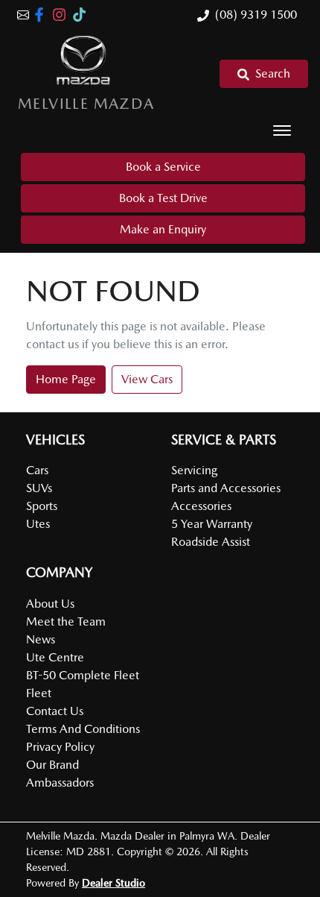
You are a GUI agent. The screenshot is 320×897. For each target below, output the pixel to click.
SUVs (39, 488)
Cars (37, 470)
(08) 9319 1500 (256, 14)
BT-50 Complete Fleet (82, 675)
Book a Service (163, 167)
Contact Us (54, 711)
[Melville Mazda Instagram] (62, 14)
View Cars (147, 379)
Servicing (194, 470)
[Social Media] (82, 14)
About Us (50, 604)
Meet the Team (66, 621)
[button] (282, 130)
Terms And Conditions (83, 729)
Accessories (201, 506)
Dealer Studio (113, 883)
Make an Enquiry (163, 229)
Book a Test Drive (163, 198)
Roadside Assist (210, 542)
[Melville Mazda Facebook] (42, 14)
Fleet (38, 693)
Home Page (66, 379)
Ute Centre (55, 657)
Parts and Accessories (226, 488)
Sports (41, 506)
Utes (38, 524)
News (40, 639)
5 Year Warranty (211, 524)
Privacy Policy (60, 747)
